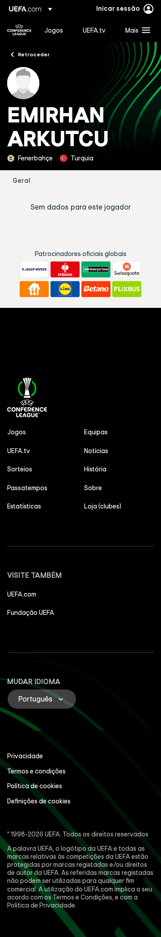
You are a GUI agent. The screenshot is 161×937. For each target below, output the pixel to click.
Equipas (96, 432)
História (95, 469)
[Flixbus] (126, 289)
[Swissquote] (126, 269)
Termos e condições (36, 771)
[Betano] (95, 289)
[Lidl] (65, 289)
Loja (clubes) (102, 506)
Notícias (96, 450)
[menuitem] (55, 30)
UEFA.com (21, 594)
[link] (53, 30)
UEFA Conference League (19, 30)
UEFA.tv (18, 450)
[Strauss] (65, 269)
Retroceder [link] (34, 54)
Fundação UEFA (30, 612)
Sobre (93, 488)
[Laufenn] (34, 269)
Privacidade (25, 756)
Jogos (16, 432)
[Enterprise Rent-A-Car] (95, 269)
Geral (21, 180)
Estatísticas (24, 506)
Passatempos (27, 488)
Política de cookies (34, 786)
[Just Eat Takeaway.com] (34, 289)
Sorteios (19, 469)
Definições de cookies (39, 801)
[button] (135, 30)
